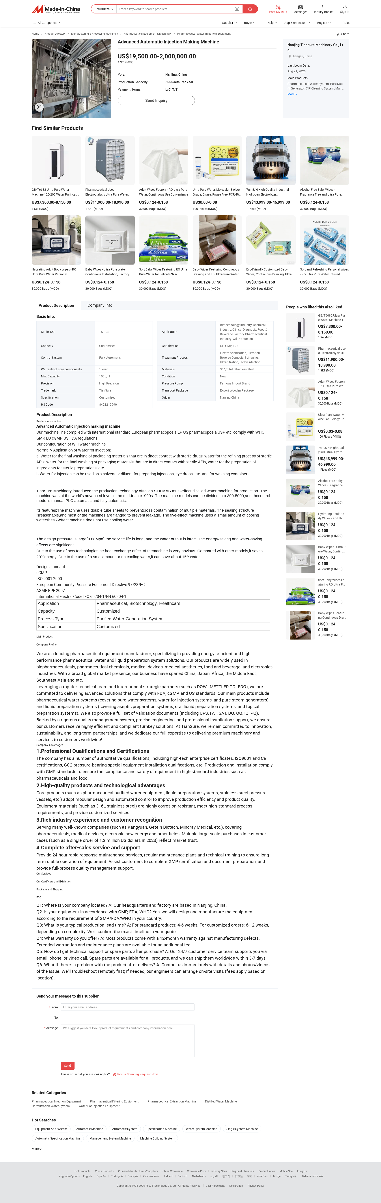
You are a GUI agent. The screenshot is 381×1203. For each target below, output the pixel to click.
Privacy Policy (256, 1185)
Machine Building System (157, 1138)
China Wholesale (172, 1171)
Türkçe (276, 1176)
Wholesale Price (196, 1171)
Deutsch (182, 1176)
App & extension (295, 23)
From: (53, 1007)
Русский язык (151, 1176)
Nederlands (199, 1176)
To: (56, 1017)
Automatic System (124, 1129)
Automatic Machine (89, 1129)
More (291, 94)
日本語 (239, 1176)
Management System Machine (110, 1138)
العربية (214, 1176)
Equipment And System (51, 1129)
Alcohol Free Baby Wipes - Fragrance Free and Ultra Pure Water (331, 483)
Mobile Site (286, 1171)
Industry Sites (219, 1171)
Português (117, 1176)
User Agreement (215, 1185)
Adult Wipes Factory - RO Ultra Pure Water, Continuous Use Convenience (332, 383)
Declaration (236, 1185)
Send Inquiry (156, 100)
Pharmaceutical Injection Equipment (56, 1101)
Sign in (344, 11)
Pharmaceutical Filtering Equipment (114, 1101)
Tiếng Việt (291, 1176)
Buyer (248, 23)
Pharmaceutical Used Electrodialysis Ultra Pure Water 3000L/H (332, 350)
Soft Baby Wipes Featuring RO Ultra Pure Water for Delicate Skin (332, 582)
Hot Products (82, 1171)
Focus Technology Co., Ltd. (162, 1185)
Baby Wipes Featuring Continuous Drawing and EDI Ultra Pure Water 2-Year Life (331, 615)
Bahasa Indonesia (312, 1176)
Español (101, 1176)
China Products (104, 1171)
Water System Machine (201, 1129)
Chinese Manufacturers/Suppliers (138, 1171)
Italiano (168, 1176)
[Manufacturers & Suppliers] (56, 9)
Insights (302, 1171)
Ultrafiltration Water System (51, 1106)
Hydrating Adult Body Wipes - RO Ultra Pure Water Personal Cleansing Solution (332, 516)
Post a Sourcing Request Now (135, 1074)
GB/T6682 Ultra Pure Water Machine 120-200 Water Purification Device (331, 317)
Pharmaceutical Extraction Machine (172, 1101)
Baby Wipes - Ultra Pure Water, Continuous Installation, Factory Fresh (332, 549)
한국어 (226, 1176)
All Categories (47, 23)
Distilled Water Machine (221, 1101)
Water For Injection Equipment (99, 1106)
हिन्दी (249, 1176)
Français (133, 1176)
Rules (346, 23)
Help (270, 23)
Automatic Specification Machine (57, 1138)
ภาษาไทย (262, 1176)
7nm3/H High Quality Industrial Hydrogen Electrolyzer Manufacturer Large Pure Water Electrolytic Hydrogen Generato (332, 450)
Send (67, 1065)
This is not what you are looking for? (85, 1074)
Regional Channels (243, 1171)
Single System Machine (242, 1129)
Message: (51, 1028)
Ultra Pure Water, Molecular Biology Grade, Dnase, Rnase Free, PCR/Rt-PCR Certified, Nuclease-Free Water (332, 416)
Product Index (266, 1171)
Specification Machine (162, 1129)
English (87, 1176)
